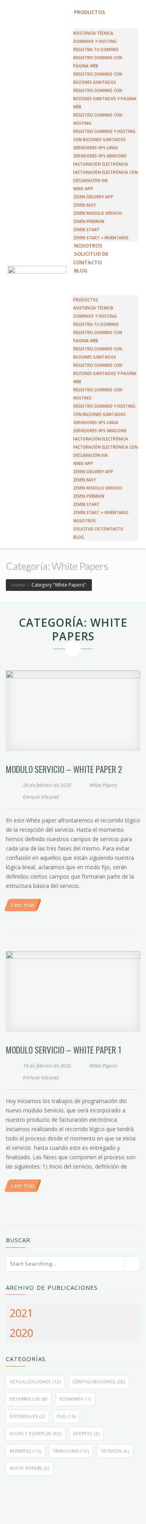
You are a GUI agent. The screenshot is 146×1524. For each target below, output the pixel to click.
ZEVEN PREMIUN (88, 221)
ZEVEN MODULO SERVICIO (97, 213)
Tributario (71, 1451)
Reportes (25, 1451)
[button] (106, 279)
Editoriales (27, 1416)
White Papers (103, 785)
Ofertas (86, 1433)
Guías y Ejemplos (36, 1433)
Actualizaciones (35, 1381)
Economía (75, 1399)
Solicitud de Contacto (90, 258)
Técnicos (115, 1451)
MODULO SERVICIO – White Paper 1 (63, 1049)
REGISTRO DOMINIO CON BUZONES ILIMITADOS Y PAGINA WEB (104, 99)
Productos (89, 12)
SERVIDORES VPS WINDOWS (100, 156)
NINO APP (83, 188)
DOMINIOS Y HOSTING (95, 41)
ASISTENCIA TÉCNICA (93, 33)
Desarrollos (29, 1399)
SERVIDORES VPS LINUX (95, 147)
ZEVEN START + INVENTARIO (100, 512)
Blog (81, 270)
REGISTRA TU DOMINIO (96, 49)
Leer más (23, 905)
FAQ (66, 1416)
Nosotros (84, 520)
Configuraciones (99, 1381)
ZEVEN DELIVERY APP (93, 197)
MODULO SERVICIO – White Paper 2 (64, 769)
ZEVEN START (86, 229)
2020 (21, 1333)
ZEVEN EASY (84, 205)
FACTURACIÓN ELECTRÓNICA (100, 164)
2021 (21, 1313)
